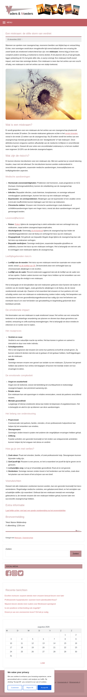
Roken (17, 224)
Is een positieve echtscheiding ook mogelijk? (23, 608)
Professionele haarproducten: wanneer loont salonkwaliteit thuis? (31, 600)
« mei (42, 663)
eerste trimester (71, 133)
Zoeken (9, 549)
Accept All (44, 687)
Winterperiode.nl (74, 682)
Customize (15, 687)
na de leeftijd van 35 (27, 266)
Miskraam (18, 538)
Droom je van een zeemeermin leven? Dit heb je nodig (26, 612)
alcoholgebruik (37, 231)
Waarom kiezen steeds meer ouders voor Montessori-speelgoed (30, 604)
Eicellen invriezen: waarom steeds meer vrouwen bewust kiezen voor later (34, 596)
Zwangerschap (27, 538)
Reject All (30, 687)
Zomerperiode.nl (62, 682)
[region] (29, 680)
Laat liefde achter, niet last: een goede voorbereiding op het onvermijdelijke (36, 511)
